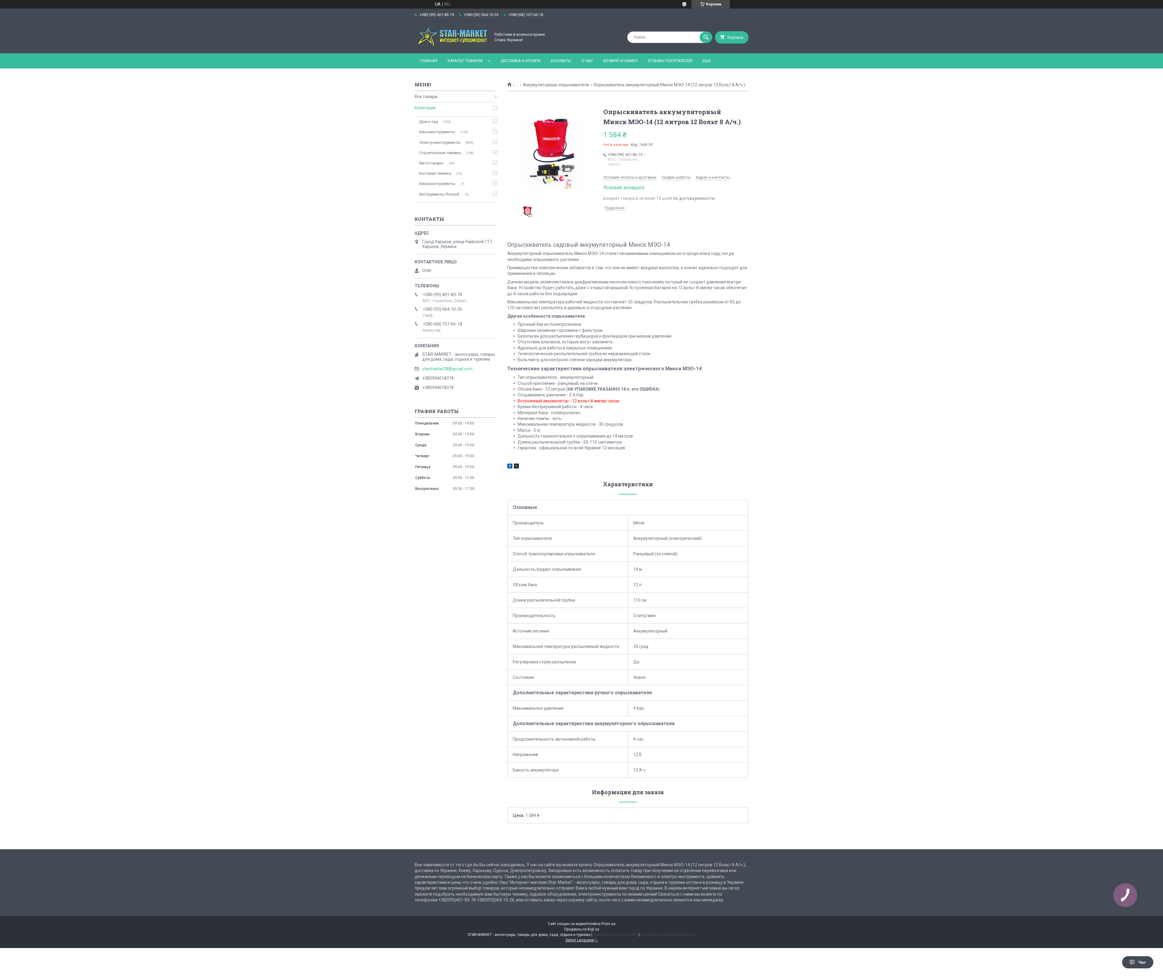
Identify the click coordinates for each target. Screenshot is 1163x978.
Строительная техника (440, 152)
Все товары (426, 96)
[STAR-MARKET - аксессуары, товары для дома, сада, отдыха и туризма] (451, 45)
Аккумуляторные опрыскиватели (556, 84)
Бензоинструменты (437, 132)
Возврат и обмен (620, 60)
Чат (1142, 962)
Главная (428, 60)
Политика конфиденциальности (668, 935)
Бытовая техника (435, 173)
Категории (425, 107)
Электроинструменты (439, 142)
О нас (587, 60)
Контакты (561, 60)
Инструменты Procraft (439, 194)
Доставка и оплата (521, 60)
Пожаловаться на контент (615, 935)
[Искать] (706, 37)
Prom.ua (608, 924)
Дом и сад (428, 121)
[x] (516, 466)
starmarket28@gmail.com (447, 368)
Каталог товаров (465, 60)
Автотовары (431, 163)
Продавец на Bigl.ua (581, 929)
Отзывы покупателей (670, 60)
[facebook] (509, 466)
